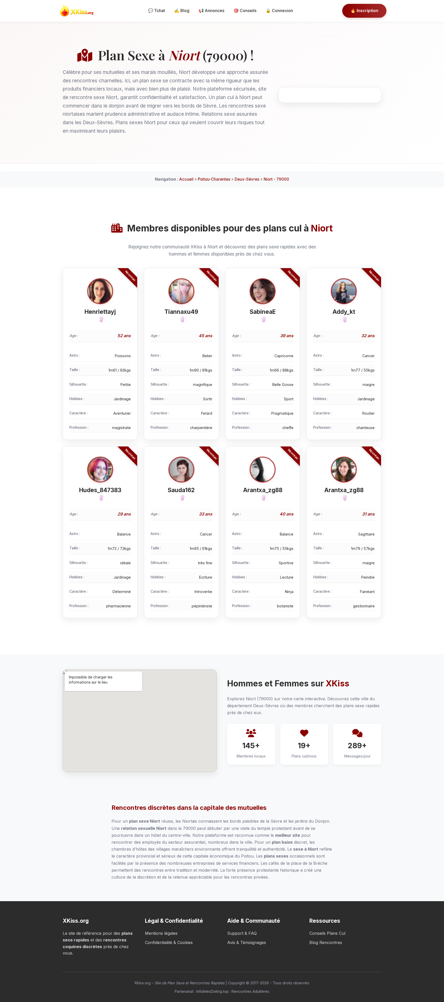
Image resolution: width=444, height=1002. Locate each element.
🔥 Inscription (364, 10)
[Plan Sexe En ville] (262, 319)
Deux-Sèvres (247, 179)
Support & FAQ (242, 933)
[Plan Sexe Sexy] (100, 498)
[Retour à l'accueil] (78, 10)
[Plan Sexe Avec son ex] (344, 319)
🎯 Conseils (245, 10)
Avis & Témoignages (246, 942)
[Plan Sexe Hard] (181, 319)
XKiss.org (142, 983)
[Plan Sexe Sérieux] (100, 319)
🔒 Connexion (279, 10)
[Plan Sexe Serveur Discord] (262, 498)
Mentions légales (161, 933)
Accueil (186, 179)
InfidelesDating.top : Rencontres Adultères (232, 991)
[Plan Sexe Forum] (181, 498)
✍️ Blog (181, 10)
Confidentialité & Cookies (169, 942)
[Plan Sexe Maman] (344, 498)
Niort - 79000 (276, 179)
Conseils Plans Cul (327, 933)
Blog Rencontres (325, 942)
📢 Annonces (211, 10)
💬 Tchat (156, 10)
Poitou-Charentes (214, 179)
